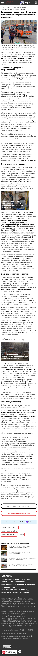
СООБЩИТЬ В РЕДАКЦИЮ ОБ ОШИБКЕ (15, 592)
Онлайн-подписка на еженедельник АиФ (18, 584)
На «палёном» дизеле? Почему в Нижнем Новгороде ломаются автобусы (20, 564)
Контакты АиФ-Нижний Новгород (15, 590)
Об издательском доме (10, 579)
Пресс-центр (27, 579)
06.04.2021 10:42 (6, 8)
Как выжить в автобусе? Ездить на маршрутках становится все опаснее (22, 558)
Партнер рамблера (17, 646)
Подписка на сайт (8, 587)
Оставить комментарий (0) (19, 513)
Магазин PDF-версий (18, 582)
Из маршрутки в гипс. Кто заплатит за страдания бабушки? (19, 552)
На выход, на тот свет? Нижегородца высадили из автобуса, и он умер (19, 546)
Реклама (4, 582)
